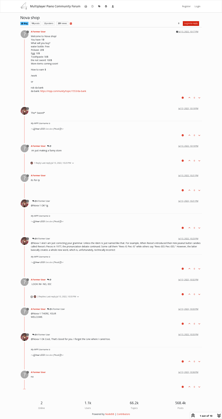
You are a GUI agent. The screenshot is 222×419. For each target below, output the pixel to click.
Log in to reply (191, 23)
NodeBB (109, 414)
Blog (25, 23)
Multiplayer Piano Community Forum (55, 6)
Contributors (123, 414)
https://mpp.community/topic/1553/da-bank (63, 91)
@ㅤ (50, 146)
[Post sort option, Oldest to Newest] (179, 23)
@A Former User (42, 201)
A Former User (38, 31)
